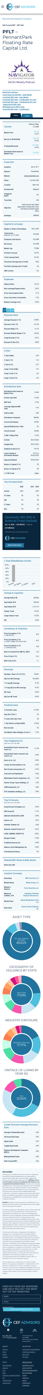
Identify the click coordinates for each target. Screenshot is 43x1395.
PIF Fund (25, 1357)
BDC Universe (27, 1373)
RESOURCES (27, 1362)
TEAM (4, 1352)
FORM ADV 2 (26, 1383)
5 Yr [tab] (12, 310)
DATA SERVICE (7, 1365)
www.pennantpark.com (31, 176)
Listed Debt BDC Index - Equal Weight (15, 97)
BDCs (4, 1373)
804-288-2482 (7, 1335)
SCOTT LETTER (27, 1368)
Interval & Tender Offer (11, 1375)
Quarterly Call (28, 1365)
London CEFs (7, 1380)
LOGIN (24, 1375)
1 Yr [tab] (4, 310)
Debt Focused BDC (9, 25)
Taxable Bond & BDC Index (12, 105)
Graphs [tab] (27, 116)
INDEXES (5, 1368)
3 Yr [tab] (8, 310)
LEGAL (24, 1380)
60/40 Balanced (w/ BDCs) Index (14, 107)
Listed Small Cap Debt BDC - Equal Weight (17, 95)
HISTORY (5, 1357)
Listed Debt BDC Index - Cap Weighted (16, 109)
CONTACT (25, 1378)
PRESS (5, 1354)
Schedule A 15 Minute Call (21, 1309)
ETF (4, 1378)
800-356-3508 (12, 1337)
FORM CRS (25, 1385)
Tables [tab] (16, 115)
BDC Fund (25, 1354)
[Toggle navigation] (2, 6)
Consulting (6, 1383)
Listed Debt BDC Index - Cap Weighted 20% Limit (19, 102)
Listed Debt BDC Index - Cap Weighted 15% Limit (19, 100)
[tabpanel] (21, 329)
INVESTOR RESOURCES (29, 1370)
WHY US (5, 1349)
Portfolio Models (28, 1352)
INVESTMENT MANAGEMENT (31, 1349)
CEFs (4, 1370)
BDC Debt (20, 25)
